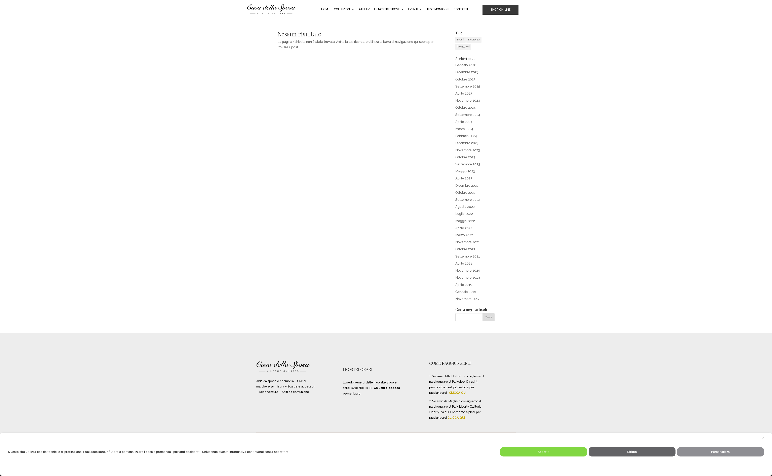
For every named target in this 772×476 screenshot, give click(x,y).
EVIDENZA (474, 39)
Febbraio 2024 (466, 136)
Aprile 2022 (463, 228)
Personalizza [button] (720, 452)
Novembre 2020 (467, 270)
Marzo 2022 (464, 235)
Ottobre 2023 (465, 157)
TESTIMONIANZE (437, 9)
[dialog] (386, 454)
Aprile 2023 (463, 178)
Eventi (460, 39)
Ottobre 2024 (465, 107)
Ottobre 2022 (465, 193)
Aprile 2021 (463, 263)
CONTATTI (461, 9)
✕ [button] (762, 438)
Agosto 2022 (465, 207)
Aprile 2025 (463, 93)
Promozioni (463, 46)
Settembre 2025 (467, 86)
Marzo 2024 (464, 129)
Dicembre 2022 (466, 186)
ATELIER (364, 9)
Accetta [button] (543, 452)
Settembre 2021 (467, 256)
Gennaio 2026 (465, 65)
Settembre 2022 (467, 200)
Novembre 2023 (467, 150)
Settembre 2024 (467, 115)
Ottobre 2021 (465, 249)
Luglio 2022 (464, 214)
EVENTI (413, 9)
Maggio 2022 (465, 221)
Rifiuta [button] (632, 452)
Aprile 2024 (463, 122)
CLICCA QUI (457, 393)
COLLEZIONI (342, 9)
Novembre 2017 (467, 299)
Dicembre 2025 (466, 72)
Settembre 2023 (467, 164)
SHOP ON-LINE (500, 9)
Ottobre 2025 (465, 79)
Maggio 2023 (465, 171)
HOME (325, 9)
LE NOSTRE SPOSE (387, 9)
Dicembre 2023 (466, 143)
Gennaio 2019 (465, 292)
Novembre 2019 (467, 277)
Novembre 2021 (467, 242)
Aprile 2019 (463, 285)
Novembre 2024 (467, 100)
